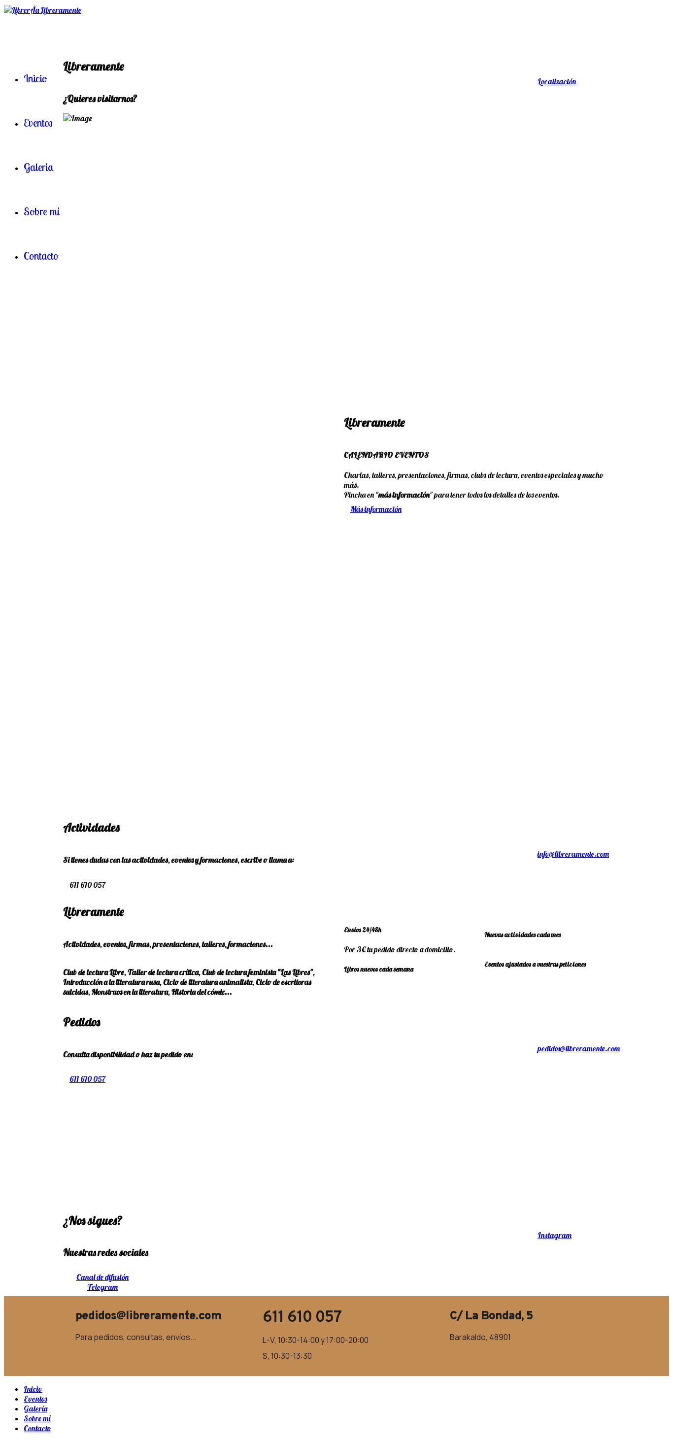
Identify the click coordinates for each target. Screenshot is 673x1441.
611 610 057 (87, 1079)
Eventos (35, 1399)
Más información (376, 509)
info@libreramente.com (573, 854)
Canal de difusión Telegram (102, 1282)
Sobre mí (37, 1418)
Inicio (33, 1389)
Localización (557, 81)
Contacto (37, 1428)
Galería (35, 1408)
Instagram (555, 1235)
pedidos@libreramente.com (579, 1048)
